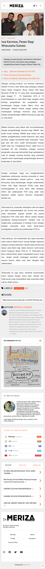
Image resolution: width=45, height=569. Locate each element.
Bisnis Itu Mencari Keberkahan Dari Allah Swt (22, 78)
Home (2, 38)
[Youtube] (21, 552)
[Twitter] (15, 552)
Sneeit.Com (26, 565)
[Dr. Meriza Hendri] (17, 6)
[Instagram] (4, 552)
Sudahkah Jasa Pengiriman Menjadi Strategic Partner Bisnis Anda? (20, 381)
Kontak (12, 538)
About (32, 534)
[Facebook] (10, 552)
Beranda (12, 534)
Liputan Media (11, 38)
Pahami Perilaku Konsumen (17, 362)
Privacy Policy (12, 542)
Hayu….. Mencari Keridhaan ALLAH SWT (19, 71)
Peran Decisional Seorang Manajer (17, 75)
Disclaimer (32, 538)
